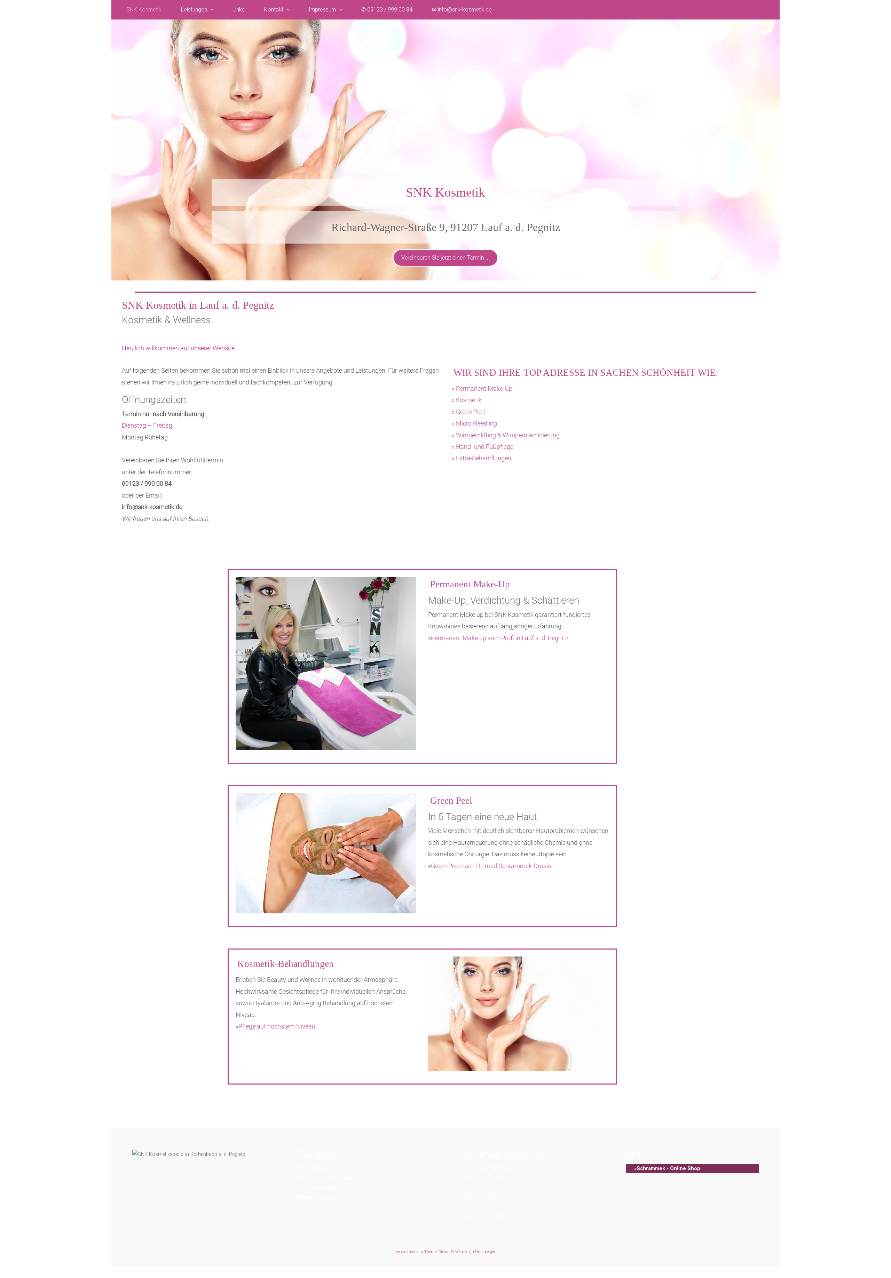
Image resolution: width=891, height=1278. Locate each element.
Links (238, 9)
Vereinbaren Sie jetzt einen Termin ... (445, 257)
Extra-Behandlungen (483, 458)
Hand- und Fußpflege (484, 446)
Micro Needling (476, 423)
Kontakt (273, 9)
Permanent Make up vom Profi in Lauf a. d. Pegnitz (499, 638)
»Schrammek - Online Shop (663, 1169)
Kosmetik (469, 400)
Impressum (322, 9)
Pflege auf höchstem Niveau (276, 1026)
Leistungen (194, 9)
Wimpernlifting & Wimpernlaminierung (508, 435)
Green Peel (470, 411)
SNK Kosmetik (143, 9)
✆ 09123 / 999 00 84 (386, 9)
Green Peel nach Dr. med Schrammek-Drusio (491, 866)
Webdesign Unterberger (475, 1251)
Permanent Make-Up (484, 388)
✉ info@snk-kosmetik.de (462, 9)
